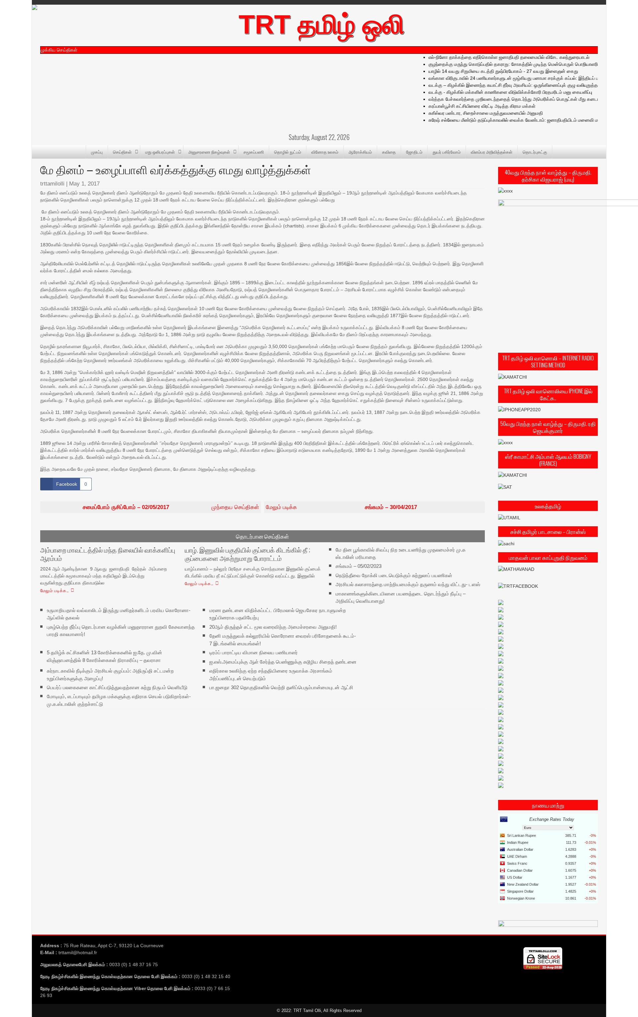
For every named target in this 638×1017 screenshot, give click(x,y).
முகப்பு (97, 151)
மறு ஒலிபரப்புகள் (160, 151)
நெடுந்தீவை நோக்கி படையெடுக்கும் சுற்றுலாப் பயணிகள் (394, 575)
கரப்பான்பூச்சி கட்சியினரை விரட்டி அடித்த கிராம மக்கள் (470, 106)
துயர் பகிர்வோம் (447, 151)
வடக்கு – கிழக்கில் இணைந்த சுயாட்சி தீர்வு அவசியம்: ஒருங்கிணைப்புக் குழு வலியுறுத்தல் (503, 85)
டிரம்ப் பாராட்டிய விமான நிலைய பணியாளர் (253, 652)
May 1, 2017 (84, 184)
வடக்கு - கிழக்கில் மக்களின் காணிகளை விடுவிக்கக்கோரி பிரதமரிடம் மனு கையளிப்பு (499, 92)
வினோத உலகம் (324, 151)
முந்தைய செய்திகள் (171, 507)
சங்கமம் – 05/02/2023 (358, 566)
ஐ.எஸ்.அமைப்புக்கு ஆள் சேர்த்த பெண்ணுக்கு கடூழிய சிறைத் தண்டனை (283, 661)
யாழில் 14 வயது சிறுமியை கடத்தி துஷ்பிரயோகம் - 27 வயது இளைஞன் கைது (492, 71)
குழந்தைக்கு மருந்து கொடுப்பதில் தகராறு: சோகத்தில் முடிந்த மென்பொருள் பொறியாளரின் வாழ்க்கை (514, 64)
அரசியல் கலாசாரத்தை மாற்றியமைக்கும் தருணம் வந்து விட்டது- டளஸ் (408, 584)
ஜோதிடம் (414, 151)
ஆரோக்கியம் (360, 151)
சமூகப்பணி (254, 151)
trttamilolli (52, 184)
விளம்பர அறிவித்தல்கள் (491, 151)
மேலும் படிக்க (341, 507)
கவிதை (389, 151)
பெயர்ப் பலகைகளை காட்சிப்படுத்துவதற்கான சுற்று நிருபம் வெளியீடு (117, 687)
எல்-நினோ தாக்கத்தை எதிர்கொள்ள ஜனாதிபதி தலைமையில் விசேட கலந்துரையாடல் (497, 57)
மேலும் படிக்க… (54, 590)
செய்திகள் (122, 151)
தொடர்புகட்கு (535, 151)
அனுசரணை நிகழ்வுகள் (209, 151)
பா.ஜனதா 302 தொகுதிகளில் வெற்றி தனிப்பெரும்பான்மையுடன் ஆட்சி (281, 687)
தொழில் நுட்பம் (287, 151)
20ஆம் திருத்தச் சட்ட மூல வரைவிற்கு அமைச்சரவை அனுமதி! (273, 626)
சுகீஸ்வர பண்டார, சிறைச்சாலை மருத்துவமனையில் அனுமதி (474, 113)
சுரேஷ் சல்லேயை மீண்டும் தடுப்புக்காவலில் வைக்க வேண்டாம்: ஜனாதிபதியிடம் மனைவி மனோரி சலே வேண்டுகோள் (526, 120)
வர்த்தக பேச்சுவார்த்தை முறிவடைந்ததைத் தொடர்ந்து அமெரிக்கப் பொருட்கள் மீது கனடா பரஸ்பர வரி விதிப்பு (520, 99)
